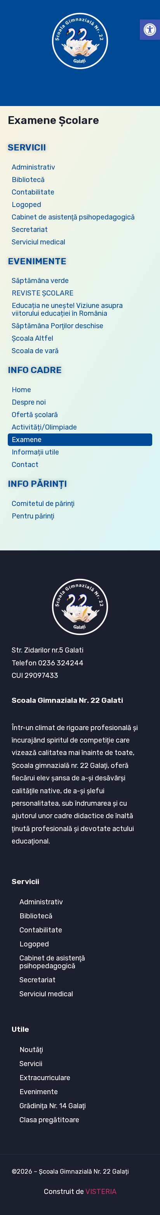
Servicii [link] (30, 1063)
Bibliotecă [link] (28, 179)
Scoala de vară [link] (35, 351)
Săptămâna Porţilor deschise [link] (57, 326)
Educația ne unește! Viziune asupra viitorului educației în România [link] (67, 309)
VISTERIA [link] (101, 1191)
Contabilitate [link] (33, 192)
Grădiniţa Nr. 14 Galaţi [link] (52, 1106)
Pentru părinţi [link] (33, 516)
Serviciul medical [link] (38, 242)
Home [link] (21, 390)
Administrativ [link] (33, 167)
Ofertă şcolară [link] (35, 414)
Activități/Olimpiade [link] (44, 427)
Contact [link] (25, 464)
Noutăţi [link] (31, 1049)
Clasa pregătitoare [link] (49, 1120)
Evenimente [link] (38, 1092)
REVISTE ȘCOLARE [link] (42, 293)
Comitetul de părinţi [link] (43, 503)
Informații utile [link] (35, 452)
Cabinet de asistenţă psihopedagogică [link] (73, 217)
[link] (150, 29)
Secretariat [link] (30, 229)
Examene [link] (27, 439)
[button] (80, 86)
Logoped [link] (26, 204)
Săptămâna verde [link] (40, 280)
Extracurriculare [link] (44, 1078)
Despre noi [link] (29, 402)
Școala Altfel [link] (32, 338)
